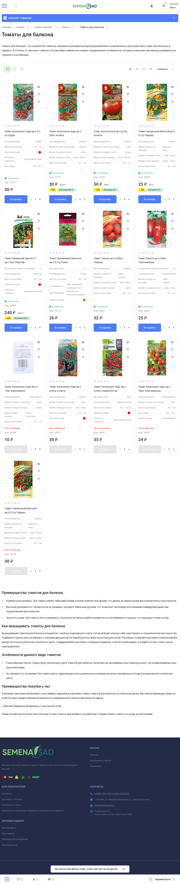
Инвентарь (96, 766)
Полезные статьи (11, 805)
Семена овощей (43, 27)
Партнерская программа (15, 839)
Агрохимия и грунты (100, 760)
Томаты (66, 27)
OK (123, 869)
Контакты (7, 793)
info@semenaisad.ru (104, 805)
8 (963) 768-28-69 (120, 793)
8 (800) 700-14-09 (103, 793)
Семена (20, 27)
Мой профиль (9, 828)
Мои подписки (10, 845)
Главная (6, 27)
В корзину (16, 199)
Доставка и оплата (12, 799)
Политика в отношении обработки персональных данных (33, 810)
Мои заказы (8, 833)
